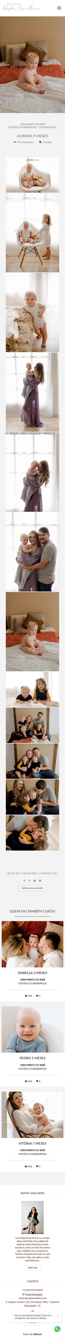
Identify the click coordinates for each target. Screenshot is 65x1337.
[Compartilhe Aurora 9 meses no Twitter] (35, 881)
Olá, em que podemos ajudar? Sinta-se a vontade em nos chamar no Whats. (33, 1316)
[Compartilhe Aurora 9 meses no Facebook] (24, 881)
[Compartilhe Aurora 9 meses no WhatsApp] (29, 881)
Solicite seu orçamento (32, 888)
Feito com (32, 1334)
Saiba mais (32, 1268)
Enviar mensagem (34, 1294)
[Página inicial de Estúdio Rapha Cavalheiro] (21, 8)
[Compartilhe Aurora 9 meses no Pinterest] (40, 881)
